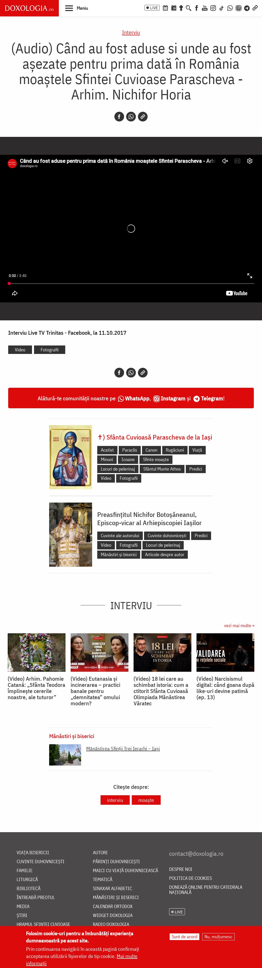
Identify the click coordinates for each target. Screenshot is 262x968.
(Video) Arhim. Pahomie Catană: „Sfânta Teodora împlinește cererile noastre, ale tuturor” (36, 688)
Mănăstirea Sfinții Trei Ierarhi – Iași (123, 748)
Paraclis (129, 450)
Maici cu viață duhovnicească (125, 870)
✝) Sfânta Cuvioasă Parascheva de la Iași (154, 437)
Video (20, 350)
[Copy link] (143, 116)
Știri (22, 915)
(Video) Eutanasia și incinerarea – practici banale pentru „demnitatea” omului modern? (95, 691)
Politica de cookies (190, 878)
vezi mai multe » (239, 625)
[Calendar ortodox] (165, 7)
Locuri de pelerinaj (118, 469)
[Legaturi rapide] (255, 7)
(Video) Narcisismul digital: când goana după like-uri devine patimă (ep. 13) (225, 688)
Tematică (102, 879)
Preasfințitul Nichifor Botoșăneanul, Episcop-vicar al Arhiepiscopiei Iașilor (149, 518)
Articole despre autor (164, 554)
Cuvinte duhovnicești (167, 535)
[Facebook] (196, 7)
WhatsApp (137, 398)
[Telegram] (247, 7)
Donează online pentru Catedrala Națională (205, 890)
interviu (115, 800)
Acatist (107, 450)
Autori (100, 852)
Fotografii (50, 350)
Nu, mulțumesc (218, 937)
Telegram (212, 398)
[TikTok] (221, 7)
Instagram (173, 398)
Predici (195, 469)
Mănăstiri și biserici (119, 554)
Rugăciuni (175, 450)
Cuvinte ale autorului (120, 535)
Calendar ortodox (113, 906)
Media (23, 906)
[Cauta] (188, 7)
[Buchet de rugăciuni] (181, 7)
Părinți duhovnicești (116, 861)
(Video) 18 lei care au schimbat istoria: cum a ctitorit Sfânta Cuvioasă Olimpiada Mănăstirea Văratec (161, 691)
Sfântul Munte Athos (162, 469)
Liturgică (27, 879)
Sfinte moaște (156, 459)
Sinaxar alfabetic (112, 888)
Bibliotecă (28, 888)
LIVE (154, 7)
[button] (76, 8)
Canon (151, 450)
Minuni (107, 459)
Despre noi (180, 869)
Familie (24, 870)
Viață (197, 450)
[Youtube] (204, 7)
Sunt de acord (184, 937)
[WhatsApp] (230, 7)
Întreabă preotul (36, 897)
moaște (146, 800)
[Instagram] (213, 7)
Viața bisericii (33, 852)
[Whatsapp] (131, 116)
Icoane (128, 459)
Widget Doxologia (113, 915)
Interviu (131, 32)
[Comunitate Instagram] (238, 7)
